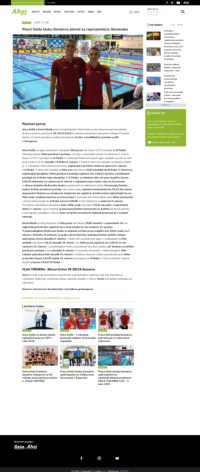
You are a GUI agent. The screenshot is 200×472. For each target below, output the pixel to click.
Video (91, 11)
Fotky (81, 11)
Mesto (36, 11)
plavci (75, 298)
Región (47, 11)
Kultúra (69, 11)
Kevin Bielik (54, 298)
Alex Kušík (27, 298)
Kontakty (51, 2)
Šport (57, 11)
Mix (99, 11)
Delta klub (41, 298)
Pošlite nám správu (161, 142)
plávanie (66, 298)
